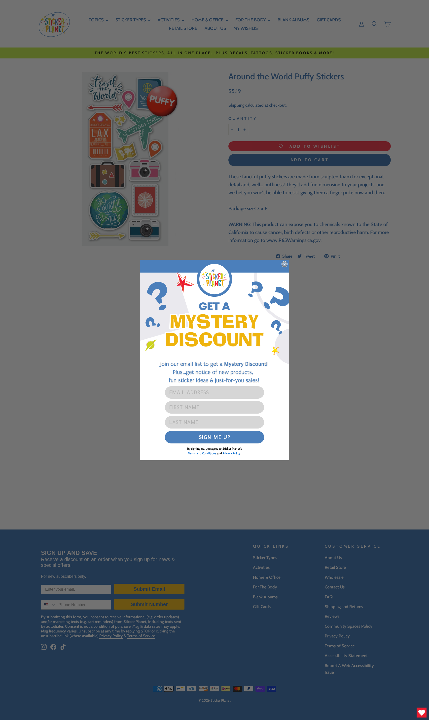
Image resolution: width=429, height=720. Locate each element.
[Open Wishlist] (422, 713)
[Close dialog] (284, 264)
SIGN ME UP (214, 437)
